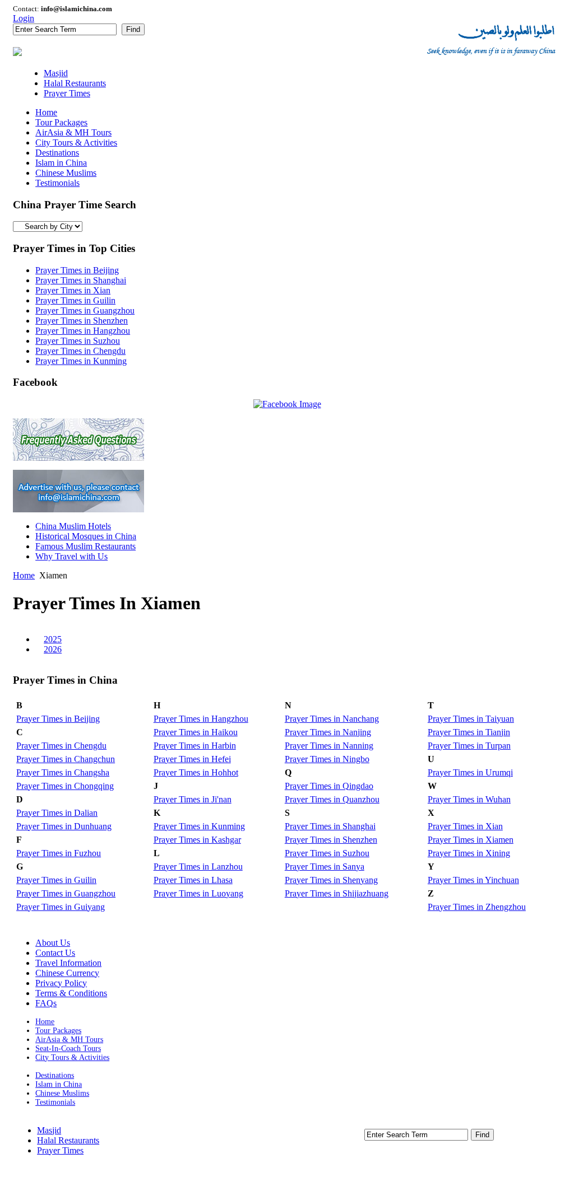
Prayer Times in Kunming (81, 361)
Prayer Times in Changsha (62, 772)
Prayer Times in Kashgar (197, 839)
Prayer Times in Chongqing (65, 786)
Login (23, 18)
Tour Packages (58, 1030)
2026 (53, 649)
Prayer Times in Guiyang (60, 907)
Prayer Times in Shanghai (80, 280)
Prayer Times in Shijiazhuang (336, 893)
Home (24, 575)
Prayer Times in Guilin (75, 300)
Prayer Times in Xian (72, 290)
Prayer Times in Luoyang (198, 893)
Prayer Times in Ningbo (327, 759)
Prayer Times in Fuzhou (58, 853)
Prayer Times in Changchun (65, 759)
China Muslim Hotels (73, 526)
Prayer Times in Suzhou (77, 340)
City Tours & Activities (72, 1057)
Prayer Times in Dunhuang (64, 826)
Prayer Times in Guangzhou (85, 310)
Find (133, 29)
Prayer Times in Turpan (469, 745)
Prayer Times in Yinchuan (473, 880)
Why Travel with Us (71, 556)
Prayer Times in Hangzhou (82, 330)
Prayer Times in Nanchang (332, 718)
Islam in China (58, 1084)
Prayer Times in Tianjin (469, 732)
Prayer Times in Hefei (192, 759)
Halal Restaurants (68, 1140)
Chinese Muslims (62, 1093)
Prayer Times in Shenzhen (81, 320)
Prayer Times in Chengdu (80, 351)
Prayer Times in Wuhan (469, 799)
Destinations (54, 1075)
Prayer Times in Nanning (329, 745)
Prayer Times (60, 1150)
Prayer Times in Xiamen (470, 839)
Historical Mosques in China (85, 536)
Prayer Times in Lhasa (193, 880)
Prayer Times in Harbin (195, 745)
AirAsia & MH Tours (69, 1039)
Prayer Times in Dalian (57, 813)
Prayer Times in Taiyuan (471, 718)
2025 (53, 639)
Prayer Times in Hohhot (196, 772)
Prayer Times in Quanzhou (332, 799)
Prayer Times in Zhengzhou (477, 907)
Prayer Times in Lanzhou (198, 866)
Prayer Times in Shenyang (331, 880)
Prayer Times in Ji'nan (193, 799)
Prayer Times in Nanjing (328, 732)
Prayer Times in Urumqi (470, 772)
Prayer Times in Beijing (77, 270)
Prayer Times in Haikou (196, 732)
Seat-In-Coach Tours (68, 1048)
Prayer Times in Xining (469, 853)
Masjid (49, 1130)
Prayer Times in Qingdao (329, 786)
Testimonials (55, 1102)
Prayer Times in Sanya (324, 866)
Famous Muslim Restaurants (85, 546)
